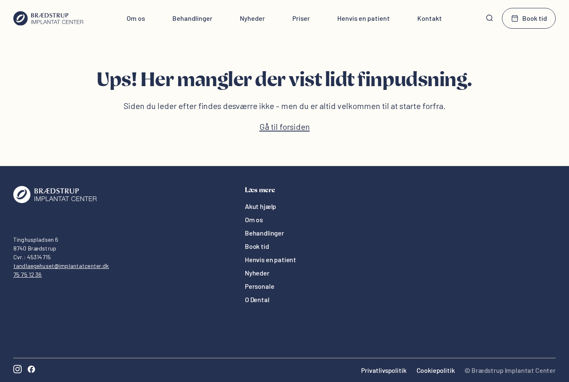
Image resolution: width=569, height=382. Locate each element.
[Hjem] (48, 18)
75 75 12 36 (27, 274)
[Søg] (489, 18)
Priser (301, 18)
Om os (136, 18)
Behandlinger (192, 18)
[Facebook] (31, 370)
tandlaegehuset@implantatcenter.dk (61, 265)
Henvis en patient (363, 18)
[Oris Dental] (55, 200)
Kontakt (429, 18)
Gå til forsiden (285, 126)
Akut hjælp (260, 206)
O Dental (257, 299)
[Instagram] (17, 370)
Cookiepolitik (436, 370)
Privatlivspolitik (383, 370)
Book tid (534, 18)
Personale (260, 286)
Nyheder (252, 18)
